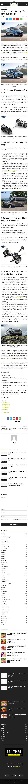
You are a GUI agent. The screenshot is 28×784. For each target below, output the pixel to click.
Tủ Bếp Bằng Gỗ (4, 611)
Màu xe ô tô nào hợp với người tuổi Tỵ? (20, 429)
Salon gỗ (3, 587)
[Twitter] (15, 775)
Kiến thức (3, 570)
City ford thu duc (5, 407)
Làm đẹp (3, 572)
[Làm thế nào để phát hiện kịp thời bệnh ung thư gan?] (3, 648)
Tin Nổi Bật (3, 601)
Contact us (17, 780)
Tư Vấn (2, 614)
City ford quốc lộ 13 (6, 405)
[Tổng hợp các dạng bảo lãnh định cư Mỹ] (3, 635)
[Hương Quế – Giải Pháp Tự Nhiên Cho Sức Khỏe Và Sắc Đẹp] (4, 688)
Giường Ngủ (4, 562)
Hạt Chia (3, 564)
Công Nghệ (3, 550)
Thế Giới (3, 595)
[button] (26, 4)
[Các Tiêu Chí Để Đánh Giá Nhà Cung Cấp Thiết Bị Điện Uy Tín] (4, 485)
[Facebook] (8, 775)
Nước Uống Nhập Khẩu (6, 583)
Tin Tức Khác (4, 605)
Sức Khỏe (3, 593)
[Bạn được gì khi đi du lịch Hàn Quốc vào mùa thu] (3, 641)
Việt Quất (3, 622)
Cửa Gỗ (3, 552)
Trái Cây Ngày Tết (5, 607)
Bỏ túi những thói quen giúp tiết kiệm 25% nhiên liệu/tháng (7, 429)
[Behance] (5, 775)
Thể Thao (3, 597)
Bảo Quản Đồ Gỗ (5, 544)
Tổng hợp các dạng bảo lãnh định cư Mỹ (16, 633)
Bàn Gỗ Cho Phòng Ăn (6, 537)
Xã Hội (2, 624)
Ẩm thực (3, 533)
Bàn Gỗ (3, 535)
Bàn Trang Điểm (4, 541)
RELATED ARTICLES (4, 449)
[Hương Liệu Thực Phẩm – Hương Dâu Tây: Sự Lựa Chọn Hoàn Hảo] (4, 675)
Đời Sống (3, 558)
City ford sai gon (5, 412)
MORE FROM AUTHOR (14, 449)
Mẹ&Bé (3, 576)
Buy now (21, 780)
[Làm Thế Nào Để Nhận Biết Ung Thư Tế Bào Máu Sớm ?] (3, 654)
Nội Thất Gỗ (4, 581)
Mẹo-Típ (3, 577)
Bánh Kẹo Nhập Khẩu (6, 542)
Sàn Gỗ (2, 589)
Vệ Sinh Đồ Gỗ (4, 620)
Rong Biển (3, 585)
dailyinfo (3, 16)
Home (2, 7)
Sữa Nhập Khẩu (4, 591)
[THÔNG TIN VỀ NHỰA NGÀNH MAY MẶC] (4, 460)
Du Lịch (3, 554)
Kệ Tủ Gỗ (3, 568)
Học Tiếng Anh (4, 566)
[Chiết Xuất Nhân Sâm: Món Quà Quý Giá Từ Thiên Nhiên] (4, 681)
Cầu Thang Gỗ (4, 548)
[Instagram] (12, 775)
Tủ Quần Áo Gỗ (4, 613)
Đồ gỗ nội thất (4, 556)
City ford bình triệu (6, 402)
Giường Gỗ (3, 560)
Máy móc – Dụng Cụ (5, 574)
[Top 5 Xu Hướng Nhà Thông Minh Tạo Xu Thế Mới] (4, 473)
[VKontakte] (22, 775)
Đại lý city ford (5, 410)
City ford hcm (5, 409)
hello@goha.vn (16, 766)
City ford (4, 400)
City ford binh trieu (6, 404)
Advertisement (7, 780)
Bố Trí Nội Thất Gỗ (5, 546)
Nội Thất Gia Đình (5, 579)
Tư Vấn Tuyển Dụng (5, 618)
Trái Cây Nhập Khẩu (5, 609)
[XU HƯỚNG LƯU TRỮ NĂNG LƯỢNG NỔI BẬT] (4, 454)
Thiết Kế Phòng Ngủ (5, 599)
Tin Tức (3, 603)
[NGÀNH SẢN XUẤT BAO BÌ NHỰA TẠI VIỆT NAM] (4, 466)
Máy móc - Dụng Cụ (7, 7)
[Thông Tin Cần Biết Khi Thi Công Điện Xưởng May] (4, 479)
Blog (12, 780)
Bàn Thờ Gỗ (4, 539)
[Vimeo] (19, 775)
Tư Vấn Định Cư (4, 616)
